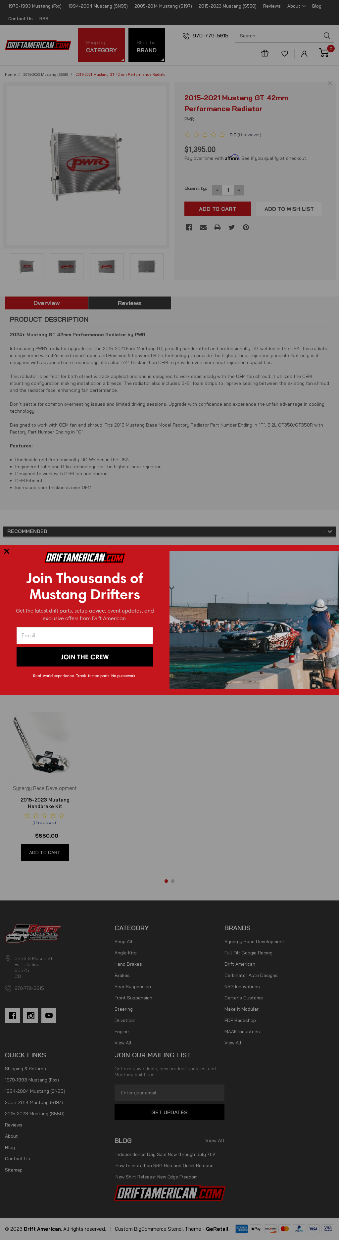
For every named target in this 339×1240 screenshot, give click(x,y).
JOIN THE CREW (85, 657)
